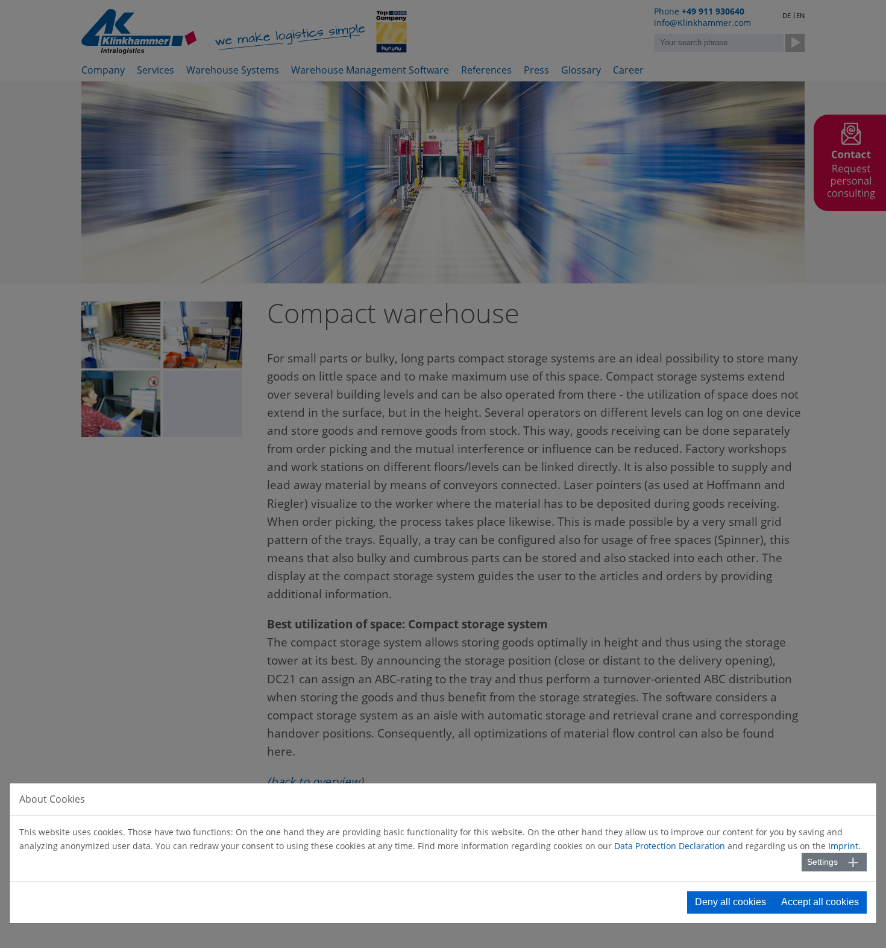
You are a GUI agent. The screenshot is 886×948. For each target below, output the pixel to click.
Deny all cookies (730, 902)
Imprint (843, 846)
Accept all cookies (820, 902)
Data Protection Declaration (669, 846)
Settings (822, 862)
